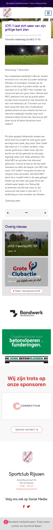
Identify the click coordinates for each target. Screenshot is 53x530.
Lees (10, 251)
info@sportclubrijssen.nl (26, 489)
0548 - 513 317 (26, 486)
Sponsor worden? (25, 429)
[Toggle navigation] (48, 13)
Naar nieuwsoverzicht (27, 291)
